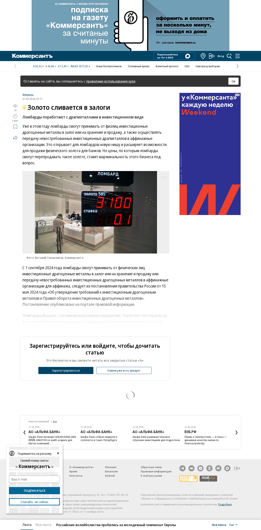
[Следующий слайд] (236, 432)
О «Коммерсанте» (81, 467)
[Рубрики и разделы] (237, 56)
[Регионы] (203, 56)
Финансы (27, 94)
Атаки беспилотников (109, 66)
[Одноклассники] (209, 468)
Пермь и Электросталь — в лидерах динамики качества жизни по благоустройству (206, 440)
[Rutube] (218, 468)
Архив (73, 471)
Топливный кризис (139, 66)
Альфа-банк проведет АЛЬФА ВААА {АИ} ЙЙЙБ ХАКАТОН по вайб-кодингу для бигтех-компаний (52, 440)
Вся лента (219, 525)
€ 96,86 (50, 66)
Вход (221, 56)
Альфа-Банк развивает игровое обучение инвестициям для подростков (156, 438)
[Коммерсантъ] (32, 56)
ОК (234, 81)
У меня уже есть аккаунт (123, 370)
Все (55, 421)
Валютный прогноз (167, 66)
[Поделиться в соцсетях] (15, 137)
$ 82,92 (37, 66)
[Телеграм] (182, 468)
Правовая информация (156, 471)
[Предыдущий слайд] (24, 432)
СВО (187, 66)
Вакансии (111, 471)
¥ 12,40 (62, 66)
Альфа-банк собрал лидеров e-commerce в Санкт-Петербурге (99, 438)
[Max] (227, 468)
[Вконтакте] (191, 468)
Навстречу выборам (208, 66)
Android (110, 475)
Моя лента (43, 524)
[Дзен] (200, 468)
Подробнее (225, 504)
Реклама (110, 467)
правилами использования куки (110, 81)
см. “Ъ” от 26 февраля (104, 334)
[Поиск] (229, 56)
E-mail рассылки (151, 475)
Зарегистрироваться (66, 370)
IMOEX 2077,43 (79, 66)
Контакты (76, 475)
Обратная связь (151, 467)
